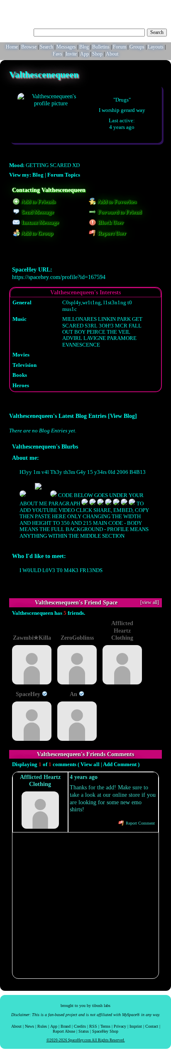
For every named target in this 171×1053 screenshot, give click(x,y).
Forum (119, 47)
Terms (105, 1026)
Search (157, 32)
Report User (111, 233)
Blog (84, 47)
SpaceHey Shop (105, 1031)
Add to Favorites (117, 202)
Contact (151, 1026)
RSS (93, 1026)
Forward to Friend (119, 212)
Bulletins (101, 47)
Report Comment (140, 823)
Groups (136, 47)
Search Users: (18, 31)
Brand (66, 1026)
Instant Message (39, 223)
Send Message (37, 212)
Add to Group (36, 233)
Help (129, 6)
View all (90, 764)
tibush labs (101, 1005)
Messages (66, 47)
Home (12, 47)
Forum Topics (63, 175)
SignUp (160, 6)
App (84, 54)
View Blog (122, 415)
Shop (97, 54)
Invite (71, 54)
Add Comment (120, 764)
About (112, 54)
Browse (29, 47)
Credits (80, 1026)
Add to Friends (38, 202)
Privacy (120, 1026)
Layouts (156, 47)
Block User (110, 223)
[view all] (149, 602)
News (29, 1026)
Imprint (135, 1026)
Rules (42, 1026)
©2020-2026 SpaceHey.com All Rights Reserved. (85, 1040)
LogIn (143, 6)
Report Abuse (64, 1031)
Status (83, 1031)
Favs (57, 54)
